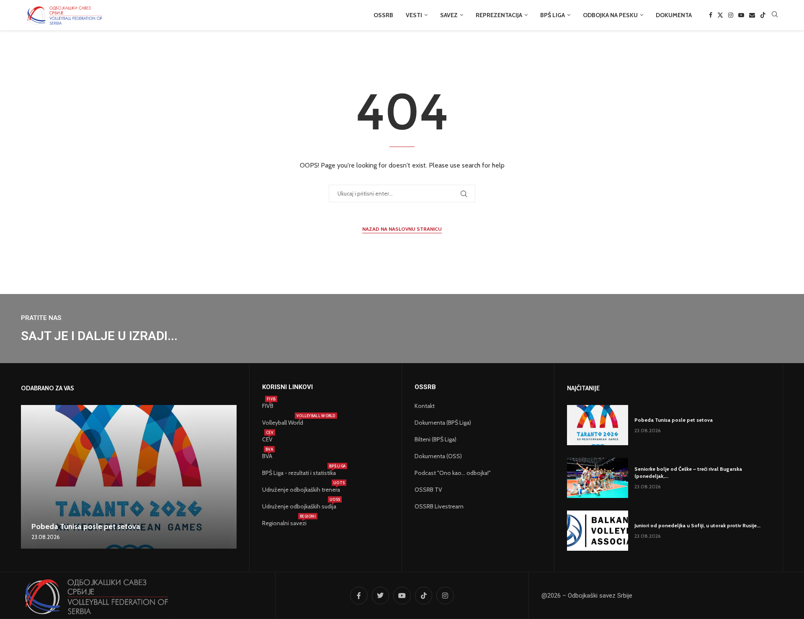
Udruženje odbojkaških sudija (299, 506)
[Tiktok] (763, 15)
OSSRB (383, 15)
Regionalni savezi (284, 523)
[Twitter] (720, 15)
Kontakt (425, 406)
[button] (28, 476)
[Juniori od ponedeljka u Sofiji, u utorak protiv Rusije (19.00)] (597, 531)
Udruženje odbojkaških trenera (301, 490)
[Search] (774, 15)
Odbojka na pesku (610, 15)
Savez (449, 15)
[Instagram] (731, 15)
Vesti (414, 15)
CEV (267, 439)
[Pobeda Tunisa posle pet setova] (129, 477)
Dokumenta (674, 15)
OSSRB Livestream (439, 506)
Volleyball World (282, 423)
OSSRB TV (428, 490)
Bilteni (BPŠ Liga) (435, 439)
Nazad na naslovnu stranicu (402, 229)
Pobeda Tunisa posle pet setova (85, 526)
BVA (267, 456)
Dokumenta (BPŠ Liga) (443, 423)
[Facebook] (711, 15)
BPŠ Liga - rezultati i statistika (299, 473)
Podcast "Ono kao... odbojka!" (453, 473)
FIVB (267, 406)
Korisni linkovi (287, 387)
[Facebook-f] (359, 595)
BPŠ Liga (552, 15)
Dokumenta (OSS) (438, 456)
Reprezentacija (499, 15)
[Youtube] (741, 15)
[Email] (752, 15)
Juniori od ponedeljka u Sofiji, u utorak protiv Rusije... (697, 525)
